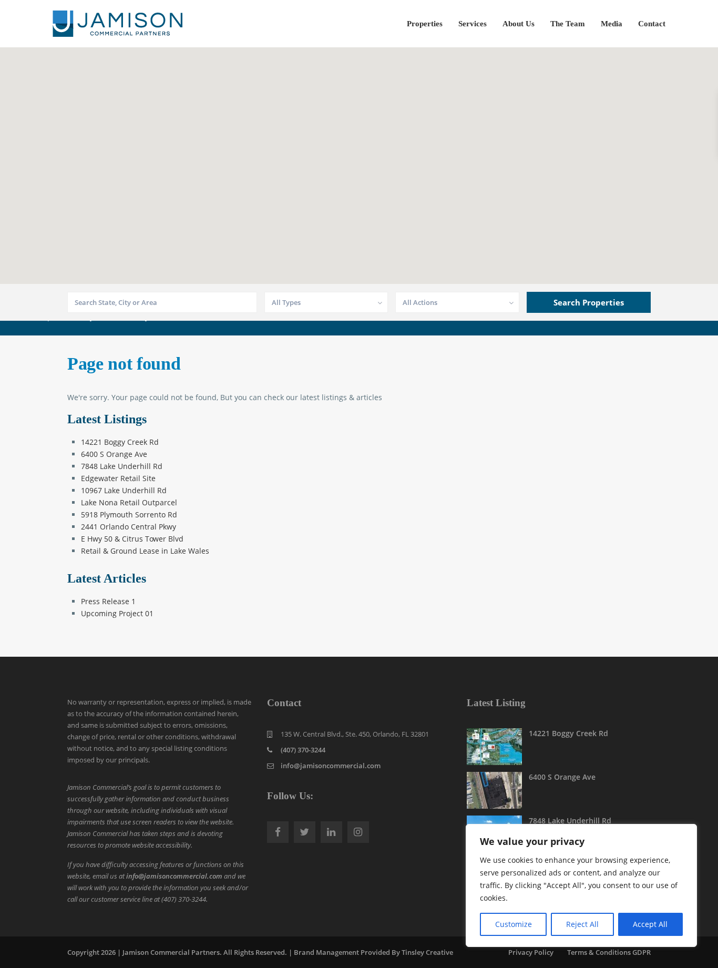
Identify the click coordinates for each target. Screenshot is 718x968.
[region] (581, 885)
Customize (513, 924)
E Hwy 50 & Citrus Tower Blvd (132, 539)
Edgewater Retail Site (118, 478)
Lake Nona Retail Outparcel (129, 502)
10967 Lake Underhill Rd (124, 490)
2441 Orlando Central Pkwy (128, 527)
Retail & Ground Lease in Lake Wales (145, 551)
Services (472, 23)
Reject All (582, 924)
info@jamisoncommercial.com (174, 876)
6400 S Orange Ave (114, 454)
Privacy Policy (530, 952)
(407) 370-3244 (303, 750)
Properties (425, 23)
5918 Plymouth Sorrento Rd (129, 514)
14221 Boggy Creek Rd (120, 442)
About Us (518, 23)
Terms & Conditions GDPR (609, 952)
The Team (567, 23)
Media (611, 23)
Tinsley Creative (427, 952)
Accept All (650, 924)
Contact (651, 23)
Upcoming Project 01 (117, 613)
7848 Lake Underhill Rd (121, 466)
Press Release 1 (108, 601)
